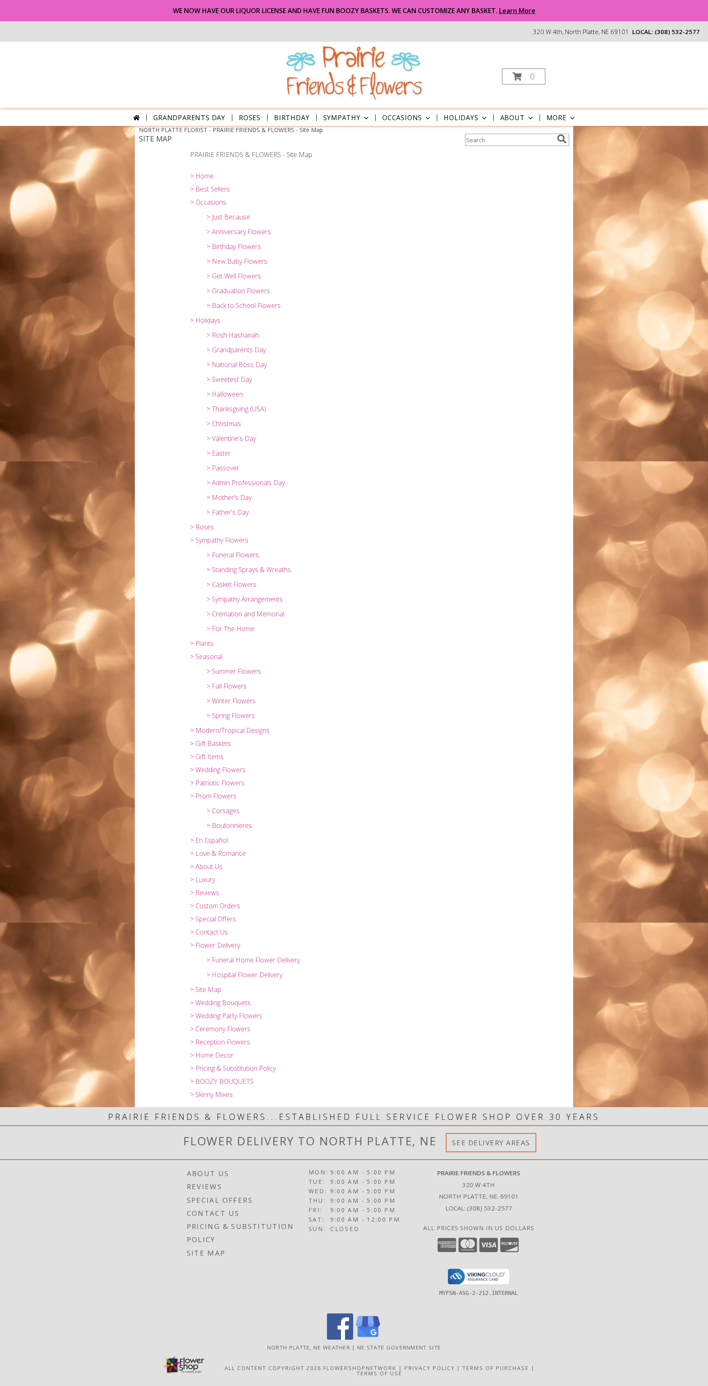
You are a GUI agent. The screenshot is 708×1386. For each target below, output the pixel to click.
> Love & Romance (218, 853)
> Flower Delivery (215, 945)
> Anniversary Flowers (238, 231)
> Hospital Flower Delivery (244, 974)
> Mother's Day (229, 497)
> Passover (222, 467)
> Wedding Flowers (217, 769)
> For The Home (230, 628)
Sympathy (342, 117)
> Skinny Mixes (211, 1094)
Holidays (461, 117)
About (512, 117)
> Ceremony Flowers (220, 1028)
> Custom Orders (215, 905)
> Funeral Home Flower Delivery (253, 959)
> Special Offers (213, 918)
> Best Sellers (210, 189)
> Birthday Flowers (233, 246)
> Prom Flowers (213, 795)
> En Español (209, 840)
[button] (523, 76)
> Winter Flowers (231, 700)
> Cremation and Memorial (245, 613)
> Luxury (202, 879)
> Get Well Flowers (233, 275)
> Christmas (223, 423)
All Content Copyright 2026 (273, 1368)
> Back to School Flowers (243, 305)
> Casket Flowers (231, 584)
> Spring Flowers (230, 715)
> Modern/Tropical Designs (230, 730)
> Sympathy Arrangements (244, 599)
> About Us (206, 866)
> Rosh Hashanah (232, 335)
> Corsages (223, 810)
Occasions (402, 117)
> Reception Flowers (220, 1041)
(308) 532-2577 (677, 31)
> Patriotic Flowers (217, 782)
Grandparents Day (189, 117)
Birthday (291, 117)
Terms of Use (379, 1373)
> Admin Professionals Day (245, 482)
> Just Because (228, 216)
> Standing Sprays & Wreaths (248, 569)
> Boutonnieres (229, 825)
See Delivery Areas (491, 1142)
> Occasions (208, 202)
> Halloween (224, 394)
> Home (201, 175)
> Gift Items (207, 756)
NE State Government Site (399, 1347)
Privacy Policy (429, 1368)
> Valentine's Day (231, 438)
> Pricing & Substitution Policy (233, 1068)
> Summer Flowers (233, 671)
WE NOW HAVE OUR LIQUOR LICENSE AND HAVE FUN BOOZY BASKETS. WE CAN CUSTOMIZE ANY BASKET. (354, 10)
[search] (562, 139)
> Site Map (205, 989)
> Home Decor (212, 1055)
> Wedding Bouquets (220, 1002)
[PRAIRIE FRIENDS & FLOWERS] (353, 72)
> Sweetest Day (229, 379)
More (557, 117)
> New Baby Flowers (236, 261)
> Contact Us (209, 932)
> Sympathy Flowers (219, 540)
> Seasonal (206, 656)
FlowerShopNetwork (360, 1368)
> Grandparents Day (236, 349)
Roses (250, 117)
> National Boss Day (236, 364)
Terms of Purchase (496, 1368)
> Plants (201, 643)
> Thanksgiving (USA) (236, 408)
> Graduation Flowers (238, 290)
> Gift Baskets (210, 743)
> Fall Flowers (226, 686)
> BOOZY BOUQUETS (222, 1081)
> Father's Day (227, 512)
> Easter (218, 453)
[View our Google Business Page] (368, 1337)
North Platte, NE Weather (308, 1347)
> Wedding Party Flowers (226, 1015)
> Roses (202, 526)
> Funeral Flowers (232, 554)
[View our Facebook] (340, 1337)
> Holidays (205, 320)
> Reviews (204, 892)
